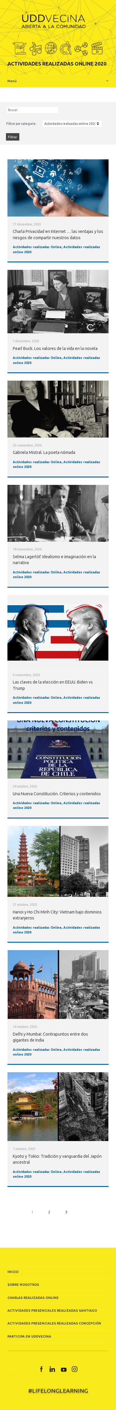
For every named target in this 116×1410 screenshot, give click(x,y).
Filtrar (12, 137)
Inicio (12, 1272)
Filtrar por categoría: (21, 123)
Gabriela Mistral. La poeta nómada (44, 452)
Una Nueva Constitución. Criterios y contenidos (57, 793)
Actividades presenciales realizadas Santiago (52, 1310)
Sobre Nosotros (23, 1284)
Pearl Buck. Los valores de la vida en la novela (55, 348)
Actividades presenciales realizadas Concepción (54, 1323)
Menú (12, 81)
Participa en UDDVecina (29, 1336)
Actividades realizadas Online (37, 247)
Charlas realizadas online (33, 1297)
